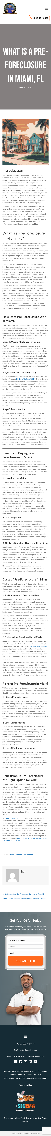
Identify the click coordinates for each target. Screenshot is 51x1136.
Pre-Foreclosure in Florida (24, 854)
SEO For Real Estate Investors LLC (33, 1078)
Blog (12, 854)
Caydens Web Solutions (32, 1133)
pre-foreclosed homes (38, 646)
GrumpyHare (18, 1074)
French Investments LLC (14, 818)
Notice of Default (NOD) (25, 379)
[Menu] (47, 8)
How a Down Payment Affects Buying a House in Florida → (26, 898)
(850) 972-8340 (28, 1044)
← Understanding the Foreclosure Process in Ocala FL (23, 894)
